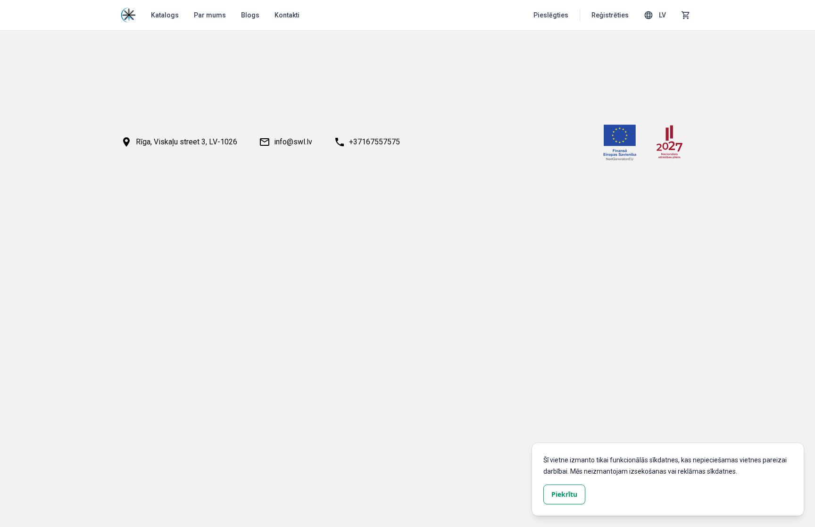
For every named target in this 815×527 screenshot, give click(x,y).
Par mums (210, 15)
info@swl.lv (293, 141)
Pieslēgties (550, 15)
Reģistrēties (610, 15)
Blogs (250, 15)
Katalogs (165, 15)
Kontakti (286, 15)
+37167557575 (374, 141)
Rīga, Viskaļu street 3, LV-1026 (186, 141)
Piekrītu (564, 494)
